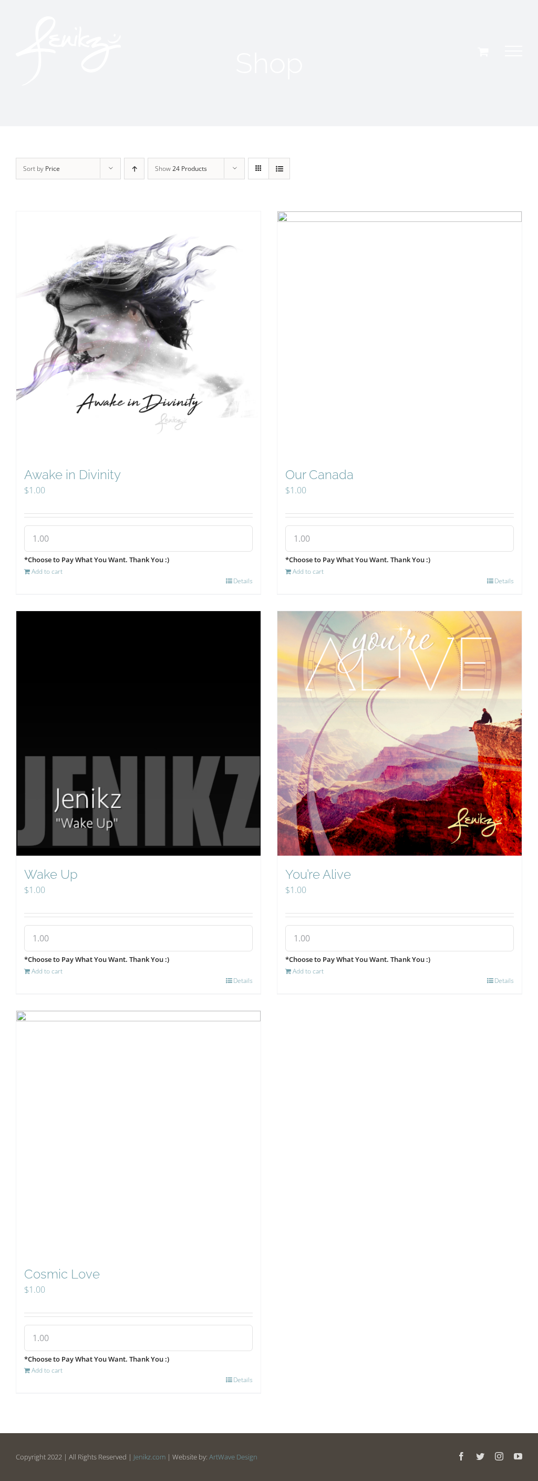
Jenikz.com (149, 1457)
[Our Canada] (399, 333)
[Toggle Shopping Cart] (483, 51)
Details (243, 580)
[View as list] (279, 168)
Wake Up (51, 874)
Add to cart (47, 571)
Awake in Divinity (72, 474)
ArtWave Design (233, 1457)
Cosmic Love (62, 1274)
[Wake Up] (138, 733)
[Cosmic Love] (138, 1133)
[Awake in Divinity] (138, 333)
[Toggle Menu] (513, 51)
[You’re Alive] (399, 733)
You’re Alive (318, 874)
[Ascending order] (134, 168)
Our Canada (319, 474)
